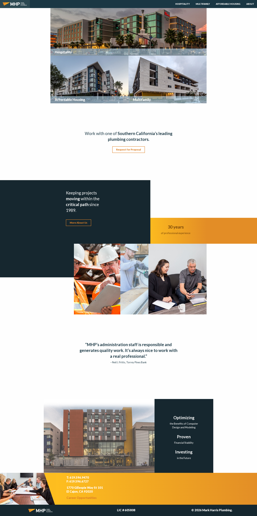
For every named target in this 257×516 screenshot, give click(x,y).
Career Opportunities (81, 497)
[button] (128, 149)
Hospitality (182, 4)
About (250, 4)
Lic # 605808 (126, 510)
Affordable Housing (228, 4)
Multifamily (203, 4)
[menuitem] (182, 4)
